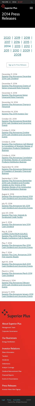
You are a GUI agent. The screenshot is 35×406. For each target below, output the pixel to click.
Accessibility (16, 400)
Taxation (5, 356)
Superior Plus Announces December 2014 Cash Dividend (16, 77)
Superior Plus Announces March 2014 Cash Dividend (17, 274)
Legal (3, 400)
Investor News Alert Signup (11, 389)
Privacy (9, 400)
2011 (6, 50)
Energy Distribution (8, 342)
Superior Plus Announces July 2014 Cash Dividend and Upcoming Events (17, 207)
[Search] (31, 2)
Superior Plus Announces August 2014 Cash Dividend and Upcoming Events (17, 197)
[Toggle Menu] (31, 8)
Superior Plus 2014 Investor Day (15, 114)
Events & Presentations (10, 379)
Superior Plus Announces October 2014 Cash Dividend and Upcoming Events (16, 134)
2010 (16, 50)
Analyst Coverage (8, 367)
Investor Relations (11, 348)
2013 (17, 46)
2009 (26, 50)
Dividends (5, 360)
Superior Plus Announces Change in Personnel (16, 105)
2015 (26, 42)
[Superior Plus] (9, 6)
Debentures (6, 364)
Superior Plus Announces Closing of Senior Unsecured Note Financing (16, 87)
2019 (17, 37)
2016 (17, 42)
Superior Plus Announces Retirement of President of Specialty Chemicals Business (17, 171)
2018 (27, 37)
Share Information (8, 352)
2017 (7, 42)
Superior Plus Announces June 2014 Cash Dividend (16, 225)
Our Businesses (9, 338)
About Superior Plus (11, 323)
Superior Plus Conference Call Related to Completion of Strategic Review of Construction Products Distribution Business (17, 147)
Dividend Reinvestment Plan (11, 371)
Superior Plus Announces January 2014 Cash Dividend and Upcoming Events (17, 295)
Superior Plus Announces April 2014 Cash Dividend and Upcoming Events (17, 265)
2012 (27, 46)
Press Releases (9, 385)
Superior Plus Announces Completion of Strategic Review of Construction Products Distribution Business (17, 159)
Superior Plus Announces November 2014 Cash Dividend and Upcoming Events (16, 123)
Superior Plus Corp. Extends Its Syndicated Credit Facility (14, 216)
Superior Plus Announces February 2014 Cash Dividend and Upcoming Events (16, 284)
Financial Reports (8, 375)
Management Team (8, 327)
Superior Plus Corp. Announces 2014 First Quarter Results (16, 255)
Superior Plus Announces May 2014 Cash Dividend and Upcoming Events (17, 246)
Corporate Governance (10, 331)
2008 (17, 54)
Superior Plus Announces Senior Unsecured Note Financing (15, 96)
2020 (7, 37)
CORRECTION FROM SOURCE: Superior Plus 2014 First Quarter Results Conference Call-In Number (16, 236)
